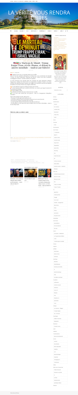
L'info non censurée (57, 161)
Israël (37, 161)
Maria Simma (56, 205)
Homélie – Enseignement (58, 202)
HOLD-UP (56, 290)
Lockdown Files (57, 109)
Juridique (54, 248)
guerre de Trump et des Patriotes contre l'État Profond (19, 161)
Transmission (56, 362)
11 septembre (56, 132)
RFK (55, 181)
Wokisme (55, 385)
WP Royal (17, 392)
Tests (55, 303)
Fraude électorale (57, 155)
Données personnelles (58, 266)
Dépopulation (56, 145)
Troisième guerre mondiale (44, 59)
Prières (55, 210)
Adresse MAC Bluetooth (58, 336)
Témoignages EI (57, 359)
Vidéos (33, 1)
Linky (55, 274)
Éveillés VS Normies (57, 318)
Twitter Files (56, 114)
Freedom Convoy (57, 326)
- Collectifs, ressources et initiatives (59, 38)
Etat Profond (18, 59)
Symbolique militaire (57, 382)
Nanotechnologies (57, 354)
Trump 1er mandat (57, 184)
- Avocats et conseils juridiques (59, 40)
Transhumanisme (56, 333)
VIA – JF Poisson (57, 313)
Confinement (56, 282)
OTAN (55, 238)
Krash (55, 124)
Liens (37, 1)
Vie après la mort (57, 215)
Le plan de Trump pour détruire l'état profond (33, 162)
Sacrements (56, 213)
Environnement (56, 127)
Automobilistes (56, 223)
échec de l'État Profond (30, 159)
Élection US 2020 (57, 176)
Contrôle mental (57, 140)
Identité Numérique (57, 272)
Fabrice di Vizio (56, 253)
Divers (30, 1)
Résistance (55, 323)
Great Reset (55, 220)
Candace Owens (57, 137)
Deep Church (56, 142)
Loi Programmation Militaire (59, 236)
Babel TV (12, 72)
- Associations (55, 37)
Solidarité (55, 331)
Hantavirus (56, 287)
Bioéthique (55, 99)
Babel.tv (19, 140)
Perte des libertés (57, 225)
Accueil (11, 1)
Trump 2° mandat (57, 187)
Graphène (56, 349)
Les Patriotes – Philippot (58, 308)
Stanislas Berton (57, 380)
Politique (55, 305)
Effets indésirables (57, 346)
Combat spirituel (57, 194)
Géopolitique (31, 59)
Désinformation (56, 101)
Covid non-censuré (57, 284)
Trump (43, 162)
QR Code (55, 228)
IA (54, 269)
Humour (54, 243)
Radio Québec (56, 163)
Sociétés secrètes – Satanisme (59, 166)
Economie (55, 122)
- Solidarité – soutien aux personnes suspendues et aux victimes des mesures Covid (59, 48)
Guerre (36, 59)
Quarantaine (56, 300)
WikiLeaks (56, 168)
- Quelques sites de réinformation (59, 42)
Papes (55, 207)
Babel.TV (12, 59)
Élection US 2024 (57, 179)
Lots (55, 351)
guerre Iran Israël (31, 161)
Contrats (55, 341)
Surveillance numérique (58, 277)
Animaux (54, 96)
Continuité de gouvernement (59, 174)
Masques (55, 292)
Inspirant (55, 246)
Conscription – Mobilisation (59, 233)
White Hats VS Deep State (58, 367)
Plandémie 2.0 (56, 298)
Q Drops (55, 377)
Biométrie (56, 261)
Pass (55, 295)
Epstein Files (56, 148)
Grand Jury (56, 256)
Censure (55, 104)
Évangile (55, 197)
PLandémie (55, 279)
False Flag (56, 150)
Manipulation (56, 321)
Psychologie (55, 316)
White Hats (21, 1)
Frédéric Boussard (57, 369)
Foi (18, 1)
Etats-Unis (24, 59)
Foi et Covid (56, 199)
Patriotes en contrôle (58, 372)
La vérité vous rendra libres (39, 15)
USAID (55, 117)
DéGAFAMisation (57, 264)
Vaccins (15, 1)
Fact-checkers (56, 106)
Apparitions (56, 192)
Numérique (26, 1)
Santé (54, 328)
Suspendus (56, 357)
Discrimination (56, 343)
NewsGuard (56, 112)
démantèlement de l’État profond (20, 159)
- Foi (54, 50)
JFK (54, 158)
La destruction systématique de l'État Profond (18, 162)
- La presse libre (56, 41)
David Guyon (56, 251)
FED (55, 153)
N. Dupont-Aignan (57, 310)
